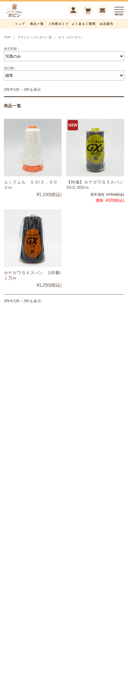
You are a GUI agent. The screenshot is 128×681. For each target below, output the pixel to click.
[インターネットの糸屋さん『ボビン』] (23, 16)
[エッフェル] (33, 147)
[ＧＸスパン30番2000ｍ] (95, 147)
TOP (7, 37)
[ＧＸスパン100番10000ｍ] (33, 238)
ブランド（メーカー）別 (34, 37)
